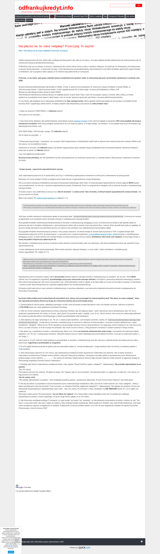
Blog (52, 16)
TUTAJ (11, 545)
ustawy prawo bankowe (46, 198)
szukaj (139, 5)
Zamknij (11, 552)
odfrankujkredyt (46, 8)
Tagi (105, 16)
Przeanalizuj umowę (64, 16)
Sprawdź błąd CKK (80, 16)
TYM (20, 349)
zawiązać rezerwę (81, 121)
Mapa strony (20, 20)
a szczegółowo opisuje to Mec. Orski (103, 234)
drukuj (142, 541)
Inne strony (130, 16)
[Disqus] (80, 455)
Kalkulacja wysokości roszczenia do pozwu (32, 16)
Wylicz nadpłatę (96, 16)
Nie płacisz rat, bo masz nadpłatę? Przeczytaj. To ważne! (46, 50)
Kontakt (29, 20)
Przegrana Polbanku (116, 16)
